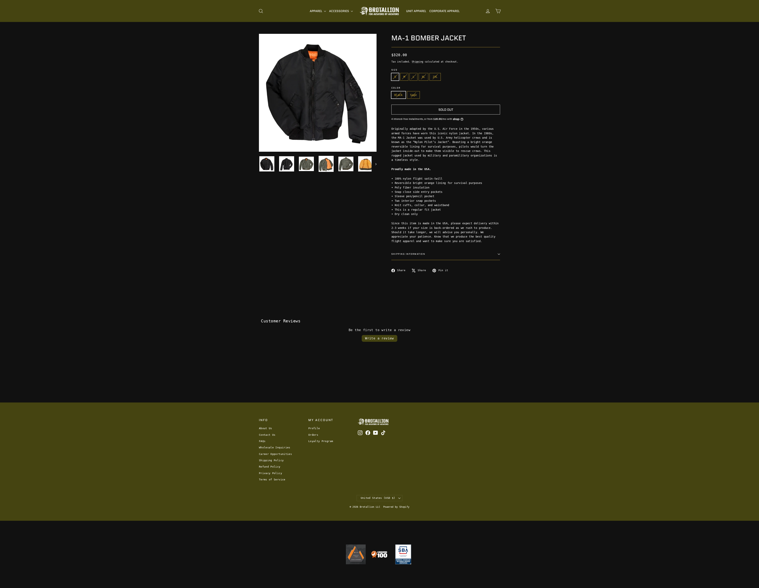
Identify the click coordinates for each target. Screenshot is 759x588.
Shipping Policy (271, 460)
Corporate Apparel (444, 11)
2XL (435, 76)
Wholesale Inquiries (274, 447)
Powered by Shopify (396, 507)
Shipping (417, 61)
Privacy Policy (270, 473)
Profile (314, 428)
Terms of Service (272, 479)
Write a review (379, 338)
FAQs (262, 441)
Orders (313, 434)
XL (423, 76)
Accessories (339, 11)
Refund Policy (269, 466)
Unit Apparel (416, 11)
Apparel (316, 11)
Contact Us (267, 434)
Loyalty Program (320, 441)
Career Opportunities (275, 454)
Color (395, 88)
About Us (265, 428)
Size (394, 70)
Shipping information (408, 254)
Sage (413, 95)
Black (398, 95)
